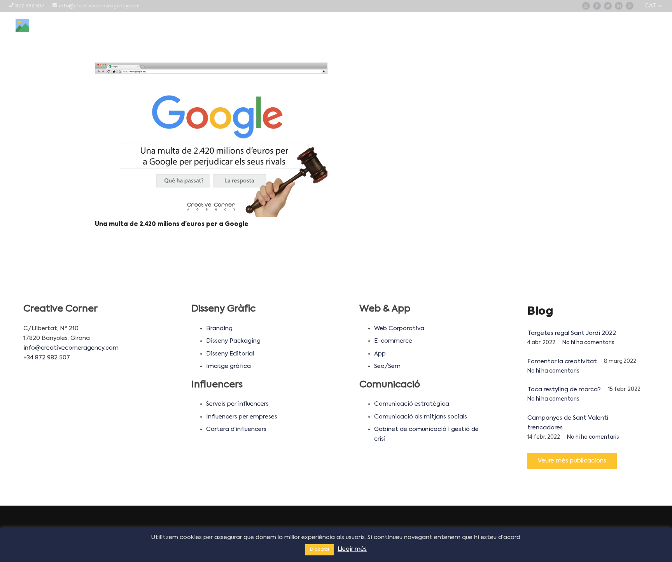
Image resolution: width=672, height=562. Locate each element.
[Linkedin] (619, 6)
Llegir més (352, 549)
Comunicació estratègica (411, 404)
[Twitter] (608, 6)
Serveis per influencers (237, 404)
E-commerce (393, 341)
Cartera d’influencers (236, 429)
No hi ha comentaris (588, 342)
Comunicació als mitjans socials (420, 417)
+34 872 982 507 (46, 358)
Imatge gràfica (228, 366)
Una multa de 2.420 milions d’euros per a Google (171, 224)
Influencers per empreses (241, 417)
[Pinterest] (630, 6)
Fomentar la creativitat (562, 361)
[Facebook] (597, 6)
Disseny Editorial (230, 354)
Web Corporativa (399, 328)
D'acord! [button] (319, 550)
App (380, 354)
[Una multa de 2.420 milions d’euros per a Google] (211, 139)
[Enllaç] (22, 25)
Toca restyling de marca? (564, 389)
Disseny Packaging (233, 341)
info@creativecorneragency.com (71, 348)
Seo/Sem (387, 366)
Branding (219, 328)
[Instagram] (586, 6)
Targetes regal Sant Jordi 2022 (571, 333)
